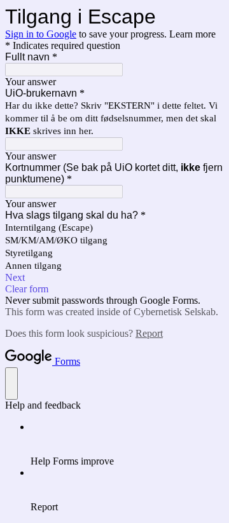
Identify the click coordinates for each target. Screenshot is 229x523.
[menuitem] (127, 444)
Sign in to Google (40, 34)
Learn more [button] (192, 34)
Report (149, 333)
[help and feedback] (11, 383)
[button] (114, 277)
